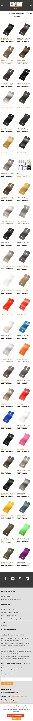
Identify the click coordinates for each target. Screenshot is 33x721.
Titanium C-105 (5, 404)
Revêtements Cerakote (8, 609)
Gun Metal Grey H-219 (23, 472)
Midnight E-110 (5, 449)
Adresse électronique (8, 676)
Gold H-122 (4, 152)
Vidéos (3, 622)
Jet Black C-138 (5, 244)
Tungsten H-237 (5, 175)
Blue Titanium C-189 (23, 517)
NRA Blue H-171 (21, 337)
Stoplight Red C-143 (6, 314)
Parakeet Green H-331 (23, 540)
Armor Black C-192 (22, 130)
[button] (2, 5)
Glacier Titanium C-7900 (8, 266)
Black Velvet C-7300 (6, 130)
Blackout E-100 (21, 152)
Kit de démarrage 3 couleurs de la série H (23, 175)
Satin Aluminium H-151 (7, 221)
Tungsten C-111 (5, 382)
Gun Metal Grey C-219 (23, 494)
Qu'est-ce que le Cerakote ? (10, 612)
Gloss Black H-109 (22, 85)
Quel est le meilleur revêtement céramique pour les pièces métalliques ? (15, 639)
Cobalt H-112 (21, 244)
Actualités (4, 625)
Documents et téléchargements (11, 619)
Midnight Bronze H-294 (7, 199)
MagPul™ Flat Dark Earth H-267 (24, 291)
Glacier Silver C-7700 (7, 107)
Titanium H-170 (21, 221)
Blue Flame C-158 (6, 427)
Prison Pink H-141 (22, 449)
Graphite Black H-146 (23, 39)
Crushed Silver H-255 (7, 359)
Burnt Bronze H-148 (6, 62)
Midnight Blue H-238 (7, 494)
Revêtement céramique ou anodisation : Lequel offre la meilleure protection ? (16, 652)
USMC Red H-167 (22, 314)
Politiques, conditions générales (11, 599)
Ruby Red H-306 (21, 404)
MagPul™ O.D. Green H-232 (8, 540)
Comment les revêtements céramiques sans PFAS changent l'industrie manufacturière (15, 658)
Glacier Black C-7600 (7, 39)
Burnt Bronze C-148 (22, 62)
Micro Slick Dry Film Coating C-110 (22, 267)
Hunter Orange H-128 (23, 359)
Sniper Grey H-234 (22, 382)
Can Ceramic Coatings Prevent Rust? (12, 635)
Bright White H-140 (22, 427)
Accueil (4, 14)
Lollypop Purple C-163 (23, 564)
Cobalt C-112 (4, 472)
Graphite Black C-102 (23, 107)
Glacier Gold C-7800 (23, 199)
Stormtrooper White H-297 (7, 291)
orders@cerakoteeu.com (19, 696)
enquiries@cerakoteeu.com (10, 702)
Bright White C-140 (6, 337)
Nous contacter (6, 596)
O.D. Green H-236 (6, 564)
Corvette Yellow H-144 (7, 517)
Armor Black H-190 (6, 85)
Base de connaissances (8, 616)
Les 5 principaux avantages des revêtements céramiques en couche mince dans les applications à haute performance (15, 646)
